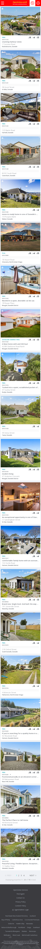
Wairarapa (32, 931)
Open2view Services (20, 890)
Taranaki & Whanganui (12, 931)
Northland (21, 927)
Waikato (24, 931)
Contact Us (20, 898)
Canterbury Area (17, 920)
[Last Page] (36, 875)
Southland (36, 927)
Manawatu (29, 924)
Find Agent (20, 894)
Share (37, 15)
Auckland (33, 916)
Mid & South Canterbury (29, 935)
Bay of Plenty (6, 920)
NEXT (32, 875)
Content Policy (20, 906)
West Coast (16, 935)
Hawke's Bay (20, 924)
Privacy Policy (20, 902)
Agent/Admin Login (22, 910)
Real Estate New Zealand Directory (16, 916)
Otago (29, 927)
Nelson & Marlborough (8, 927)
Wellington (7, 935)
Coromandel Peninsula (32, 920)
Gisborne (11, 924)
